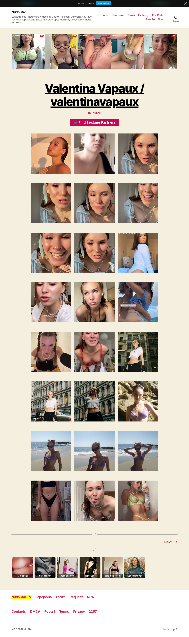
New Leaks (118, 15)
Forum (131, 15)
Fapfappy (143, 15)
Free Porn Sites (154, 19)
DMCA (35, 611)
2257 (93, 611)
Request (76, 597)
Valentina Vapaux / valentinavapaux (94, 95)
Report (49, 611)
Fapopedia (44, 597)
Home (105, 15)
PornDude (157, 15)
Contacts (18, 611)
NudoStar (18, 12)
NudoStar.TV (21, 597)
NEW (91, 597)
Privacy (79, 611)
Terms (64, 611)
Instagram (94, 113)
